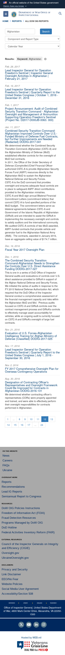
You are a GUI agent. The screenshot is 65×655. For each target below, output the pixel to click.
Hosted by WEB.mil (31, 637)
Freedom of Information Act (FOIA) (23, 513)
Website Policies (12, 584)
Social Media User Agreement (20, 588)
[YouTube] (29, 624)
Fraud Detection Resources (19, 517)
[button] (15, 6)
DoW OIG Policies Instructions (21, 508)
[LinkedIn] (36, 624)
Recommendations (13, 486)
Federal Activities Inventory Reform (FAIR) (28, 532)
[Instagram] (44, 624)
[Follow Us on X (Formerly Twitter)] (21, 624)
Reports (7, 481)
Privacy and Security (15, 569)
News (6, 455)
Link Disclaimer (11, 574)
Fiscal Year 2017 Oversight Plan (24, 250)
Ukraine (7, 470)
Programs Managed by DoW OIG (22, 522)
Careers (7, 460)
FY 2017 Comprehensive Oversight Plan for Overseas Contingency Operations (31, 370)
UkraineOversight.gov (15, 557)
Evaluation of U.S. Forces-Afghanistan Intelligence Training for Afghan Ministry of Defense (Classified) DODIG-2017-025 (31, 336)
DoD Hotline (9, 527)
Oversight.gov (10, 553)
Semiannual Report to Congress (21, 496)
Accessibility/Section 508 (17, 593)
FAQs (6, 465)
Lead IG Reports (12, 491)
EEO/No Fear (10, 579)
